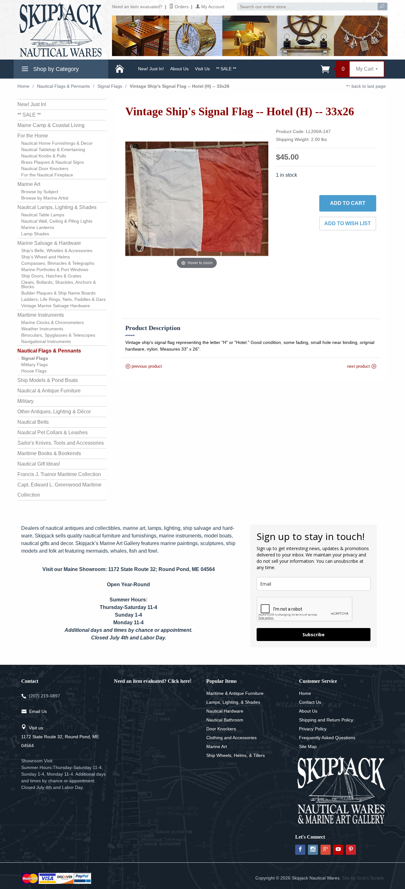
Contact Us (310, 702)
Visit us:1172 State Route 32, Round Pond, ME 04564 (60, 736)
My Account (212, 6)
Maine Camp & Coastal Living (50, 125)
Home (23, 86)
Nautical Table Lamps (42, 215)
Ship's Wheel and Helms (45, 257)
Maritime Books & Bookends (49, 453)
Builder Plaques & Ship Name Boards (58, 293)
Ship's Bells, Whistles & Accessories (56, 250)
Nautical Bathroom (224, 719)
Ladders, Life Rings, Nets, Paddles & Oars (63, 299)
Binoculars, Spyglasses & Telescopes (58, 335)
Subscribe (313, 635)
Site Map (308, 746)
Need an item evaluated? (137, 6)
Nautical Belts (33, 422)
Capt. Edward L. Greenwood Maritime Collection (59, 490)
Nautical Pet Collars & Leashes (52, 432)
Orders (181, 6)
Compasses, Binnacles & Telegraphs (57, 263)
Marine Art (28, 184)
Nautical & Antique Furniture (49, 390)
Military (25, 401)
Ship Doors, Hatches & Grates (51, 276)
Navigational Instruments (46, 341)
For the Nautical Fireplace (47, 175)
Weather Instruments (42, 329)
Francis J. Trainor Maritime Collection (59, 474)
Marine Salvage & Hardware (49, 243)
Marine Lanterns (37, 227)
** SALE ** (226, 68)
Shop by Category (55, 69)
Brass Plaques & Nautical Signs (52, 162)
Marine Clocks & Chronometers (52, 322)
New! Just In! (151, 68)
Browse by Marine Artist (44, 198)
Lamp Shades (35, 234)
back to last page (368, 86)
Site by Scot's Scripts (363, 877)
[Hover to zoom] (197, 198)
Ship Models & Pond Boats (47, 380)
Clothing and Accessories (231, 737)
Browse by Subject (39, 191)
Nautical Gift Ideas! (38, 464)
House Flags (34, 371)
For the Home (32, 135)
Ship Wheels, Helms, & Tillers (235, 755)
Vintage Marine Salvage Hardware (55, 305)
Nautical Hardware (224, 711)
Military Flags (34, 364)
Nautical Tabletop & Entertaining (53, 149)
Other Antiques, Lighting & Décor (54, 411)
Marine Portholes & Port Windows (54, 269)
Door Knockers (221, 728)
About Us (179, 68)
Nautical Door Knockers (44, 168)
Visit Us (202, 68)
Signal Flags (109, 86)
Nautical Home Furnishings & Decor (57, 143)
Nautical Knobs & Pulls (43, 156)
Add (347, 203)
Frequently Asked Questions (327, 737)
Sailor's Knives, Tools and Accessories (60, 443)
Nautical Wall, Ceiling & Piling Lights (56, 221)
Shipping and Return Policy (326, 719)
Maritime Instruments (40, 315)
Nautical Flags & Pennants (63, 86)
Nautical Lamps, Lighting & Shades (57, 207)
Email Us (38, 711)
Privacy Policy (313, 728)
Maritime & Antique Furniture (235, 693)
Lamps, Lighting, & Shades (233, 702)
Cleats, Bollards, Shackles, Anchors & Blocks (58, 284)
